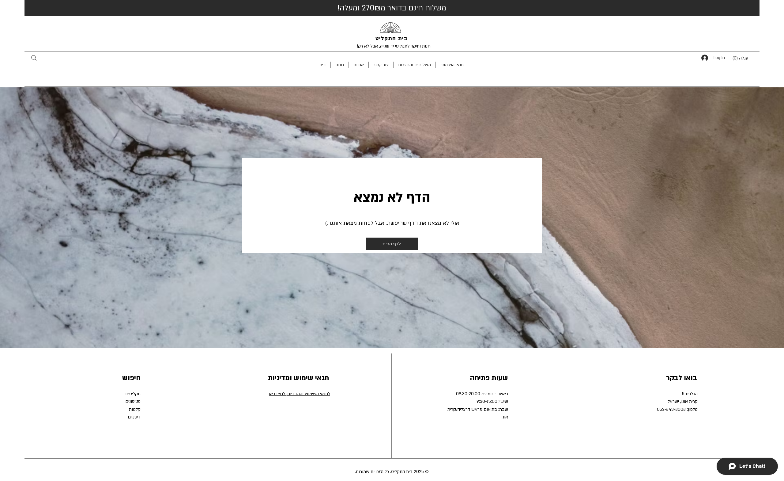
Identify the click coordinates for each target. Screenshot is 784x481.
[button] (744, 58)
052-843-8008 (671, 409)
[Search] (34, 58)
